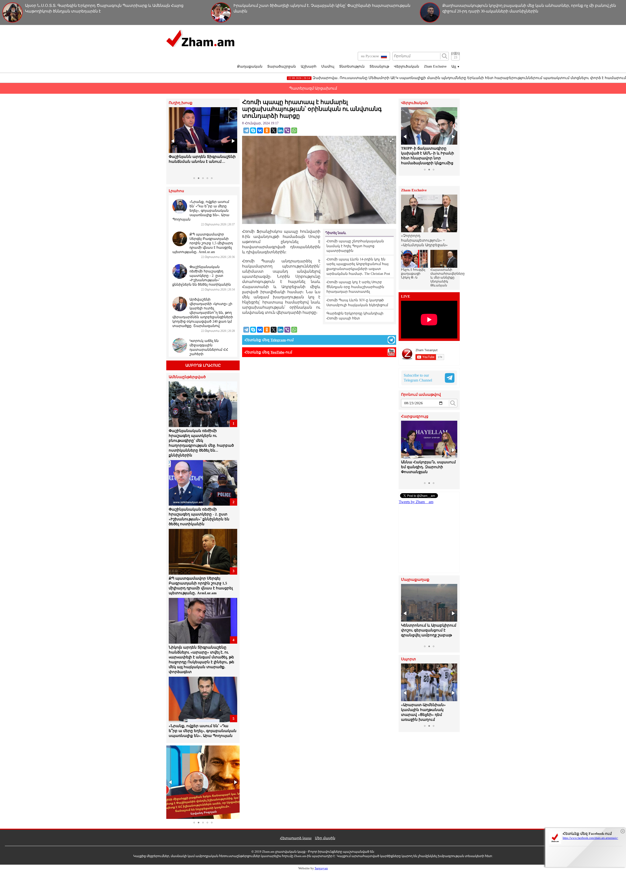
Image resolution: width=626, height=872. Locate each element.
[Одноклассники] (267, 130)
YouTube (277, 352)
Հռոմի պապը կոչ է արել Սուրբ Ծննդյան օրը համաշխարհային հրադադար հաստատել (355, 286)
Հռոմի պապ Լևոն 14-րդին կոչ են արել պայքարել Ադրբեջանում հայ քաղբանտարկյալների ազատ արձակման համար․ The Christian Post (358, 266)
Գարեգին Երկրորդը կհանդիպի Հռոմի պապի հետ (354, 316)
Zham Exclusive (435, 66)
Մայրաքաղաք (415, 579)
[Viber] (287, 130)
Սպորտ (408, 659)
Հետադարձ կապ (296, 838)
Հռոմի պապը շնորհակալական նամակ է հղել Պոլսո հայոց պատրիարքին (355, 246)
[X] (274, 130)
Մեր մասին (325, 838)
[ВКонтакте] (260, 130)
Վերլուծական (406, 66)
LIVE (405, 296)
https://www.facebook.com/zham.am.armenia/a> (590, 838)
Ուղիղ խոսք (180, 103)
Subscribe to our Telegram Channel (418, 377)
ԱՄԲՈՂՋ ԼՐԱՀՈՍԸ (203, 365)
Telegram (278, 340)
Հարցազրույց (414, 416)
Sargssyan (321, 868)
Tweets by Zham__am (416, 502)
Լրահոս (176, 191)
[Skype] (253, 130)
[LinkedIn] (280, 130)
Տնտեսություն (352, 66)
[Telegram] (246, 130)
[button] (173, 141)
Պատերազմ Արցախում (313, 88)
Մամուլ (327, 66)
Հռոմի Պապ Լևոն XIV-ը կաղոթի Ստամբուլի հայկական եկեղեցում (357, 302)
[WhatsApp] (294, 130)
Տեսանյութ (379, 66)
